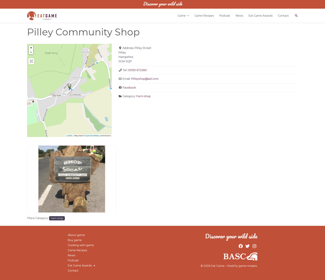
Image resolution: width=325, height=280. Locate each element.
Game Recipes (204, 15)
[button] (187, 16)
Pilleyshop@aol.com (145, 78)
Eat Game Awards (260, 15)
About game (76, 235)
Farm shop (143, 96)
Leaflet (69, 135)
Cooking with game (81, 245)
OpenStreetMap (92, 135)
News (239, 15)
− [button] (31, 52)
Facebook (129, 87)
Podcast (224, 15)
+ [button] (31, 47)
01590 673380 (137, 70)
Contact (283, 15)
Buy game (75, 240)
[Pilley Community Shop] (70, 87)
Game (182, 15)
